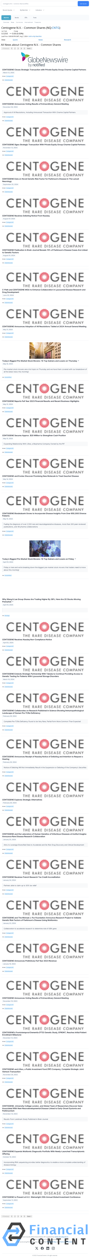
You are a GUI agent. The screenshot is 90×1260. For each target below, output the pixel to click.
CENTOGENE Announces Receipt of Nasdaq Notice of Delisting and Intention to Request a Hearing (42, 757)
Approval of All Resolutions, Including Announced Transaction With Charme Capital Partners (40, 112)
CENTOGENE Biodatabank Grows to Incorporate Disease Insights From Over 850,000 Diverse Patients (44, 514)
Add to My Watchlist (34, 36)
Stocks (17, 17)
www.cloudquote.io (61, 1237)
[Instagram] (53, 1248)
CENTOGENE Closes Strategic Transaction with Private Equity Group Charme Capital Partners (44, 69)
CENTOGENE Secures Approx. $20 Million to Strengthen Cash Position (34, 435)
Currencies (19, 22)
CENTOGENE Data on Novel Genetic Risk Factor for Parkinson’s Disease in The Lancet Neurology (40, 180)
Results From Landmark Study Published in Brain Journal (26, 1119)
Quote (15, 40)
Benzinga (7, 615)
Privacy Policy (51, 1242)
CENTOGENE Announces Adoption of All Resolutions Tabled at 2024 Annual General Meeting (44, 326)
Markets (6, 17)
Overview (6, 22)
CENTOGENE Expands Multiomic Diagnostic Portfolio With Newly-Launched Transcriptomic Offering (43, 1152)
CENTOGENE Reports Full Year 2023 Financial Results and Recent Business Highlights (40, 401)
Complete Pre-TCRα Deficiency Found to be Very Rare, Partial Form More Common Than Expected (42, 721)
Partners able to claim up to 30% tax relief (20, 885)
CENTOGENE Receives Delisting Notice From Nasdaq (26, 216)
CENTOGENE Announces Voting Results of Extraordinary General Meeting (35, 104)
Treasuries (38, 22)
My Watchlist (24, 10)
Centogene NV (9, 76)
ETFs (26, 17)
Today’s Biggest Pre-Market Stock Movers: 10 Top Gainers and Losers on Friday (39, 559)
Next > (29, 48)
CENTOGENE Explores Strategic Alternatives (22, 800)
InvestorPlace (8, 377)
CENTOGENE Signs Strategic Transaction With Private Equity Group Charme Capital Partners (43, 144)
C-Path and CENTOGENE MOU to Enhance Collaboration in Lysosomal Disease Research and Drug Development (43, 291)
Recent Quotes (7, 10)
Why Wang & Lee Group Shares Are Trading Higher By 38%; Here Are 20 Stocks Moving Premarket (41, 600)
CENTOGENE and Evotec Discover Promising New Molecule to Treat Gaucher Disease (40, 476)
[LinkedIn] (47, 1248)
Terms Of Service (66, 1242)
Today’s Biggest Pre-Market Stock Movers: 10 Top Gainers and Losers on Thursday (40, 361)
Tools (34, 17)
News (12, 22)
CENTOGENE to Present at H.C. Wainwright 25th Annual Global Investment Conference (41, 1197)
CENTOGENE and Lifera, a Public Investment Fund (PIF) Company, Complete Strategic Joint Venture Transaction (43, 1070)
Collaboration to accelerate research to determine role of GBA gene (30, 929)
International (29, 22)
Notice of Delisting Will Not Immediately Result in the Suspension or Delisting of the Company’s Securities (45, 767)
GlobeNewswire (9, 80)
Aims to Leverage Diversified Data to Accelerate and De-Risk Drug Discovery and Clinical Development (44, 845)
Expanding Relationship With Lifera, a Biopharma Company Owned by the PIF (34, 444)
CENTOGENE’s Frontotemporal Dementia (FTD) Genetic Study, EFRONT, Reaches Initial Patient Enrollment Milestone (44, 1033)
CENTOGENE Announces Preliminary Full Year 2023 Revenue (29, 961)
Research (67, 40)
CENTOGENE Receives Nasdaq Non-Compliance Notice (27, 639)
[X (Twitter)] (36, 1248)
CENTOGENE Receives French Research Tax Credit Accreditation (31, 877)
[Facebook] (42, 1248)
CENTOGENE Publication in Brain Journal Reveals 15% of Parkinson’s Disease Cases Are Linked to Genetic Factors (45, 251)
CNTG (55, 28)
